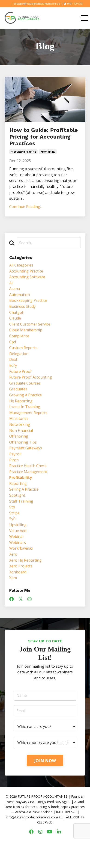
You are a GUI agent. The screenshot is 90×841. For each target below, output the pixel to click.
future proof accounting (30, 377)
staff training (21, 501)
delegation (18, 353)
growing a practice (25, 394)
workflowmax (21, 548)
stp (12, 506)
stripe (14, 512)
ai (10, 282)
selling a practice (24, 489)
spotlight (17, 495)
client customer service (29, 324)
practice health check (28, 465)
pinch (14, 459)
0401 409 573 (75, 3)
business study (22, 306)
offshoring (18, 436)
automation (19, 294)
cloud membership (25, 329)
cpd (12, 341)
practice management (28, 471)
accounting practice (23, 151)
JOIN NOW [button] (45, 760)
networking (19, 424)
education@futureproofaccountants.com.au (37, 3)
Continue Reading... (25, 206)
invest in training (24, 406)
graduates (18, 388)
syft (12, 518)
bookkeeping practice (28, 300)
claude (15, 318)
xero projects (20, 566)
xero (13, 554)
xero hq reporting (25, 560)
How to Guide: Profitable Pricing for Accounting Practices (43, 137)
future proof (20, 371)
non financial (21, 430)
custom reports (23, 347)
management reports (28, 412)
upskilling (18, 524)
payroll (15, 453)
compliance (19, 335)
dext (13, 359)
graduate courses (25, 383)
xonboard (17, 571)
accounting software (27, 276)
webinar (16, 536)
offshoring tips (23, 442)
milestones (18, 418)
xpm (13, 577)
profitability (47, 151)
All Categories (21, 265)
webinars (17, 542)
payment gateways (25, 447)
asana (14, 288)
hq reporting (21, 400)
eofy (13, 365)
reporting (18, 483)
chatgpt (16, 312)
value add (17, 530)
